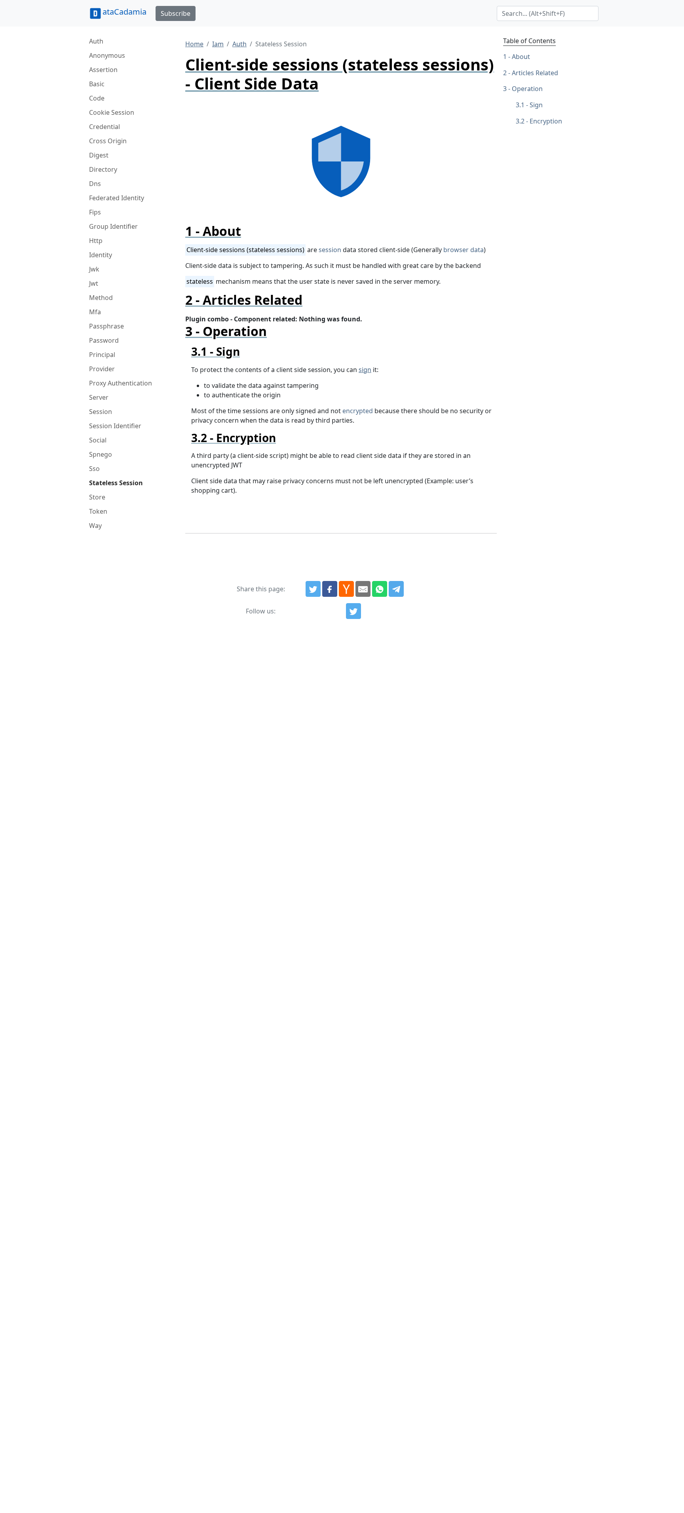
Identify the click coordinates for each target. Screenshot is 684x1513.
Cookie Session (111, 112)
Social (97, 440)
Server (98, 397)
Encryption (546, 121)
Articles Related (535, 72)
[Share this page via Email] (362, 589)
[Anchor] (247, 230)
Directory (103, 169)
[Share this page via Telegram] (396, 589)
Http (96, 240)
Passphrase (106, 326)
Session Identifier (115, 425)
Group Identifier (113, 226)
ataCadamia (124, 11)
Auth (96, 41)
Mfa (95, 312)
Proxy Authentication (120, 383)
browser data (463, 249)
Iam (218, 44)
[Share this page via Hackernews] (346, 589)
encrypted (357, 410)
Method (101, 297)
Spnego (100, 454)
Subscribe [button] (175, 13)
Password (104, 340)
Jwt (93, 283)
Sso (94, 468)
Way (95, 525)
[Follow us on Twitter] (353, 611)
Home (194, 44)
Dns (95, 183)
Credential (104, 126)
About (521, 56)
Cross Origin (108, 141)
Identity (100, 255)
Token (98, 511)
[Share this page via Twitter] (313, 589)
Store (97, 497)
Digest (98, 155)
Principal (102, 354)
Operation (527, 89)
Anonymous (107, 55)
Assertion (103, 69)
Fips (95, 212)
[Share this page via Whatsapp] (379, 589)
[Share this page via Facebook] (329, 589)
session (330, 249)
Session (100, 411)
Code (96, 98)
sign (365, 369)
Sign (536, 105)
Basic (96, 84)
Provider (102, 368)
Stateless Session (116, 482)
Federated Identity (116, 198)
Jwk (94, 269)
